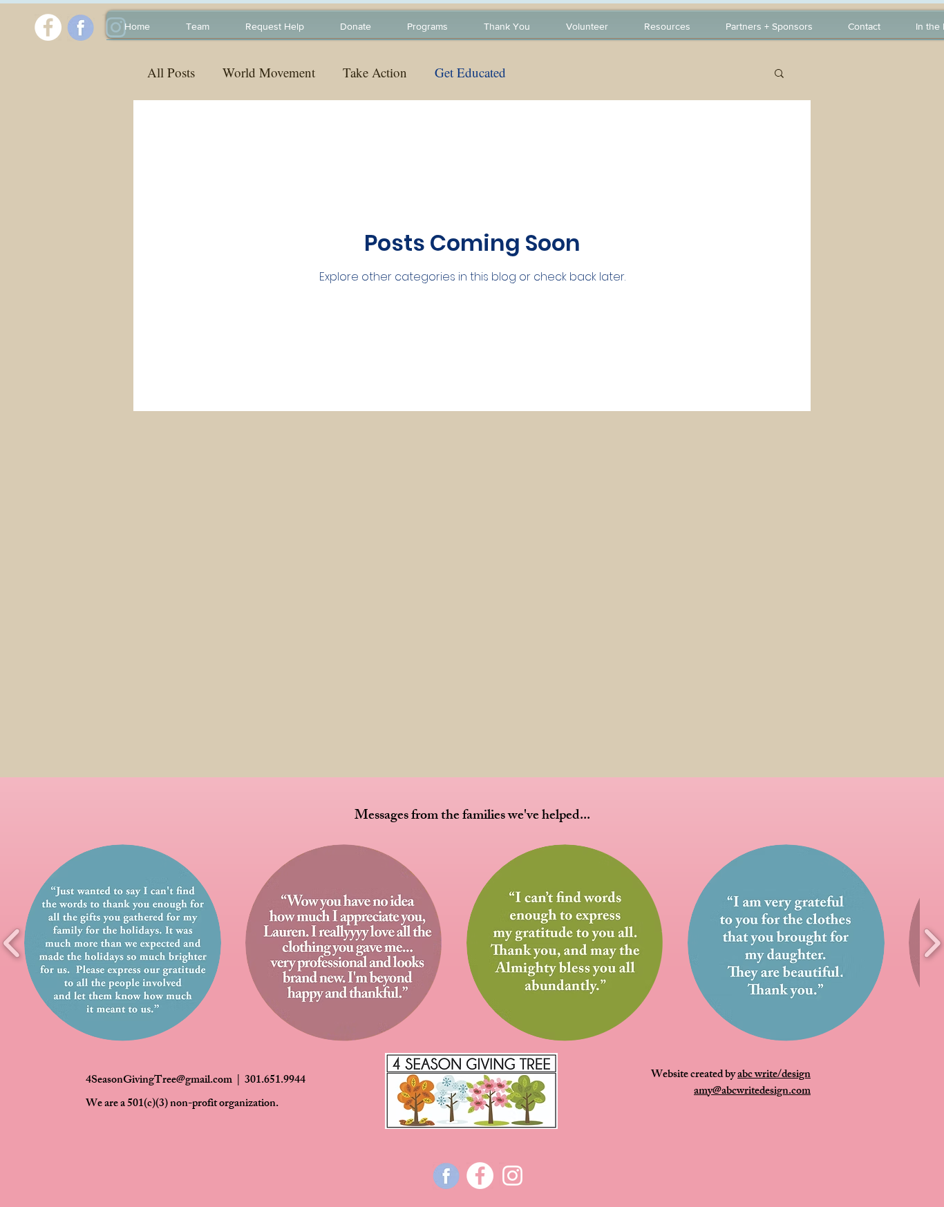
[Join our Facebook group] (48, 27)
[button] (779, 74)
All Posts (171, 72)
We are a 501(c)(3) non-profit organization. (182, 1104)
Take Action (375, 72)
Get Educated (470, 72)
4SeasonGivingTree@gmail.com (159, 1081)
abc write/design (774, 1075)
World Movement (269, 72)
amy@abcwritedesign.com (752, 1092)
